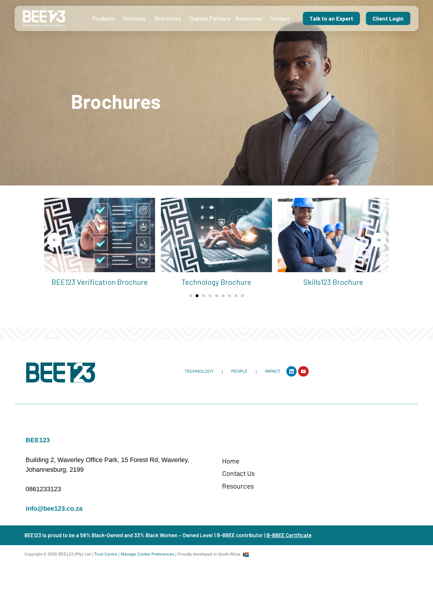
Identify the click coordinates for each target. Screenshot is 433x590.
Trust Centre (106, 554)
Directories (167, 18)
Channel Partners (210, 18)
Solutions (134, 18)
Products (103, 18)
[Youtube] (303, 371)
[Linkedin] (291, 371)
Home (230, 460)
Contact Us (238, 473)
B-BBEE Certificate (289, 535)
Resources (249, 18)
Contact (280, 18)
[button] (54, 240)
